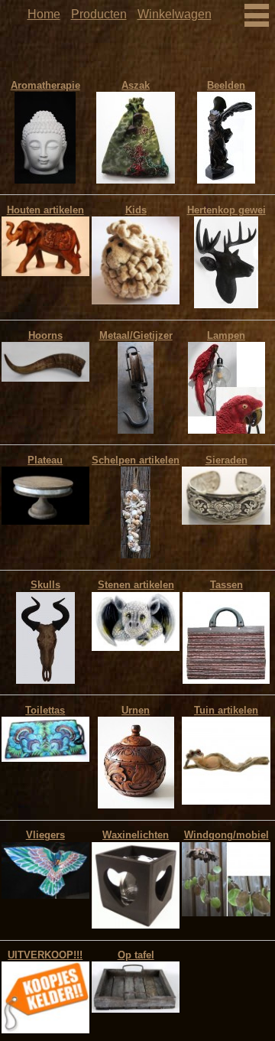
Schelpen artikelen (136, 460)
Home (44, 14)
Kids (136, 210)
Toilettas (45, 710)
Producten (99, 14)
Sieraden (226, 460)
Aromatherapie (45, 85)
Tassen (226, 584)
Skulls (45, 584)
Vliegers (45, 835)
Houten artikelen (45, 210)
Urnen (135, 710)
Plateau (45, 460)
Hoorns (45, 335)
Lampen (226, 335)
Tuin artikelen (226, 710)
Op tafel (136, 955)
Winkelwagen (175, 14)
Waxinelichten (135, 835)
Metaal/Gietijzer (136, 335)
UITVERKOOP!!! (45, 955)
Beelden (226, 85)
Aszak (135, 85)
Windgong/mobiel (226, 835)
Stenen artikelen (136, 584)
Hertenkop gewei (226, 210)
